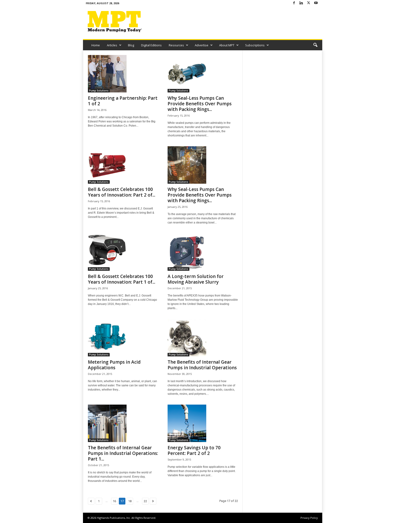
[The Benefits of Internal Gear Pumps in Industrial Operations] (203, 337)
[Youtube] (316, 3)
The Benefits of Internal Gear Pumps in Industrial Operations (202, 365)
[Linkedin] (301, 3)
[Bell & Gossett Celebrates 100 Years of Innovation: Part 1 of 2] (123, 252)
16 (114, 501)
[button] (315, 45)
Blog (131, 45)
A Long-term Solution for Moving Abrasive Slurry (196, 279)
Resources (176, 45)
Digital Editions (151, 45)
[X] (308, 3)
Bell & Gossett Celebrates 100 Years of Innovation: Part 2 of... (121, 192)
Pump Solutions (99, 90)
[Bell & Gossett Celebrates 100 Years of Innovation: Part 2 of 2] (123, 165)
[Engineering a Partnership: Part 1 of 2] (123, 73)
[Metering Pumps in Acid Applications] (123, 337)
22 (145, 501)
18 (129, 501)
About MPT (226, 45)
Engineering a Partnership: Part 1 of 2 (123, 101)
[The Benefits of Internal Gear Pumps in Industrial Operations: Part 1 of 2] (123, 423)
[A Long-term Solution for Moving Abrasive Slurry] (203, 252)
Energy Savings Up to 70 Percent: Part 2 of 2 (194, 450)
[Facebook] (294, 3)
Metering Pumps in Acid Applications (114, 365)
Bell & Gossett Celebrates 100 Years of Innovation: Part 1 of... (121, 279)
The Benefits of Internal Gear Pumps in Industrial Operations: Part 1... (123, 453)
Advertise (201, 45)
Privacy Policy (309, 517)
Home (95, 45)
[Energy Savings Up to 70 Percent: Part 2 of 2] (203, 423)
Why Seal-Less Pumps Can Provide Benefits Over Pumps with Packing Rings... (200, 103)
